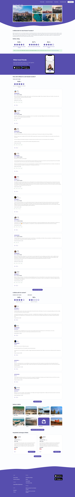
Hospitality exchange (29, 477)
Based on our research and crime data (34, 46)
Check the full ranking (55, 50)
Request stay (31, 451)
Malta (22, 4)
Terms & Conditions (16, 479)
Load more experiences (37, 289)
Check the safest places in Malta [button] (37, 429)
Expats (27, 479)
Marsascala (16, 309)
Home (13, 4)
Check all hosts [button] (37, 456)
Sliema (15, 344)
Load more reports (37, 401)
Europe (19, 4)
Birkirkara (16, 329)
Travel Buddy (28, 481)
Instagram (15, 490)
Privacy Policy (15, 477)
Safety (16, 4)
